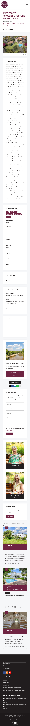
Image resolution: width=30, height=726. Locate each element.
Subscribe (10, 516)
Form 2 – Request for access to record (12, 687)
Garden (8, 217)
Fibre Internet (18, 214)
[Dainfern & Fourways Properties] (4, 4)
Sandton (22, 23)
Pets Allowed (9, 214)
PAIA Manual (6, 685)
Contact (5, 680)
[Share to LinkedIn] (15, 386)
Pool (8, 211)
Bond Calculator (15, 382)
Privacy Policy (6, 682)
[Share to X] (10, 386)
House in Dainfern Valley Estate (11, 23)
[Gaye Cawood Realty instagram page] (7, 672)
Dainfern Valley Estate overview (15, 374)
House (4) (6, 702)
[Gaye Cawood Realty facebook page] (4, 672)
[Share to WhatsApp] (17, 386)
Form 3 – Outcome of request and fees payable (14, 690)
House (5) (6, 708)
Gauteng (5, 25)
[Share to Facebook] (12, 386)
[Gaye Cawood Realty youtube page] (10, 672)
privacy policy (9, 430)
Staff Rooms (14, 211)
